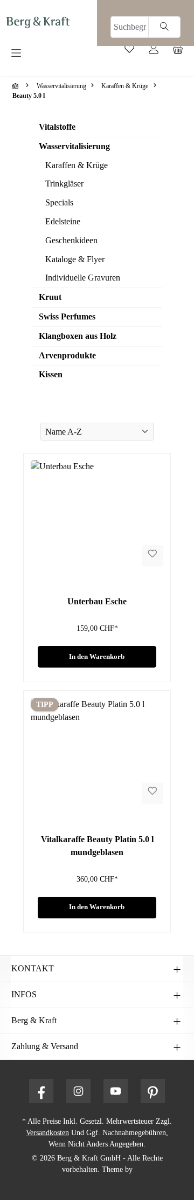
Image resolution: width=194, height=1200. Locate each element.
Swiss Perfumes (67, 316)
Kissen (51, 374)
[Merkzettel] (133, 51)
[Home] (16, 86)
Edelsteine (62, 221)
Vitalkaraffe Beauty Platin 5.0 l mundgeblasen (97, 846)
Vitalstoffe (57, 126)
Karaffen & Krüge (76, 165)
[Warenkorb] (182, 51)
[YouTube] (115, 1091)
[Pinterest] (153, 1091)
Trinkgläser (64, 183)
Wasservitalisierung (74, 146)
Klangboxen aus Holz (77, 336)
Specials (59, 202)
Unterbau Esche (97, 601)
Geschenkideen (71, 240)
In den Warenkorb (96, 657)
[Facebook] (41, 1091)
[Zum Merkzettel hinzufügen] (152, 555)
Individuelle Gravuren (82, 277)
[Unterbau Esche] (97, 514)
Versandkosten (47, 1133)
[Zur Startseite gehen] (37, 22)
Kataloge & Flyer (75, 259)
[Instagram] (78, 1091)
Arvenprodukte (67, 355)
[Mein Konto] (158, 51)
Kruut (50, 297)
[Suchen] (164, 27)
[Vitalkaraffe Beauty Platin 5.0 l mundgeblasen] (97, 752)
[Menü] (48, 53)
